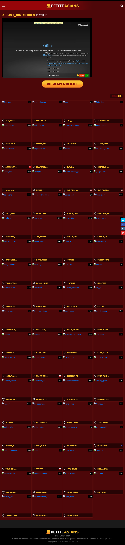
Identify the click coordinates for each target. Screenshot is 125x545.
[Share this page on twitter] (123, 220)
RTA (56, 536)
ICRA (68, 536)
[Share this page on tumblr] (123, 228)
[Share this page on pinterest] (123, 233)
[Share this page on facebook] (123, 224)
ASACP (62, 536)
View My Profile (62, 84)
